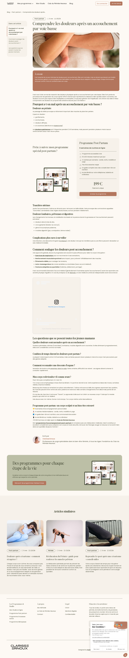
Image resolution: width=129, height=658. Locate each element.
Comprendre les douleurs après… (34, 12)
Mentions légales (71, 611)
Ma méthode (41, 608)
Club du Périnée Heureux (57, 3)
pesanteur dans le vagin (58, 369)
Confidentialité (70, 614)
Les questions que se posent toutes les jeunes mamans (16, 50)
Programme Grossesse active (17, 618)
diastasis (73, 273)
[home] (10, 3)
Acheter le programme (98, 194)
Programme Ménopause (17, 622)
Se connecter (102, 3)
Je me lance (116, 3)
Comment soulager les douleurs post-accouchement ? (16, 41)
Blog (71, 3)
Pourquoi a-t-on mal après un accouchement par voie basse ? (16, 31)
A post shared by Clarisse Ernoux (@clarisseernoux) (56, 328)
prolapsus (62, 241)
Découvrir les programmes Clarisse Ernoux (29, 483)
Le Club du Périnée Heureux (46, 611)
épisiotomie (58, 126)
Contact (40, 614)
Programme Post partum (18, 613)
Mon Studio (40, 3)
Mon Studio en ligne (16, 610)
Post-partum (16, 12)
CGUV (67, 608)
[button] (25, 3)
